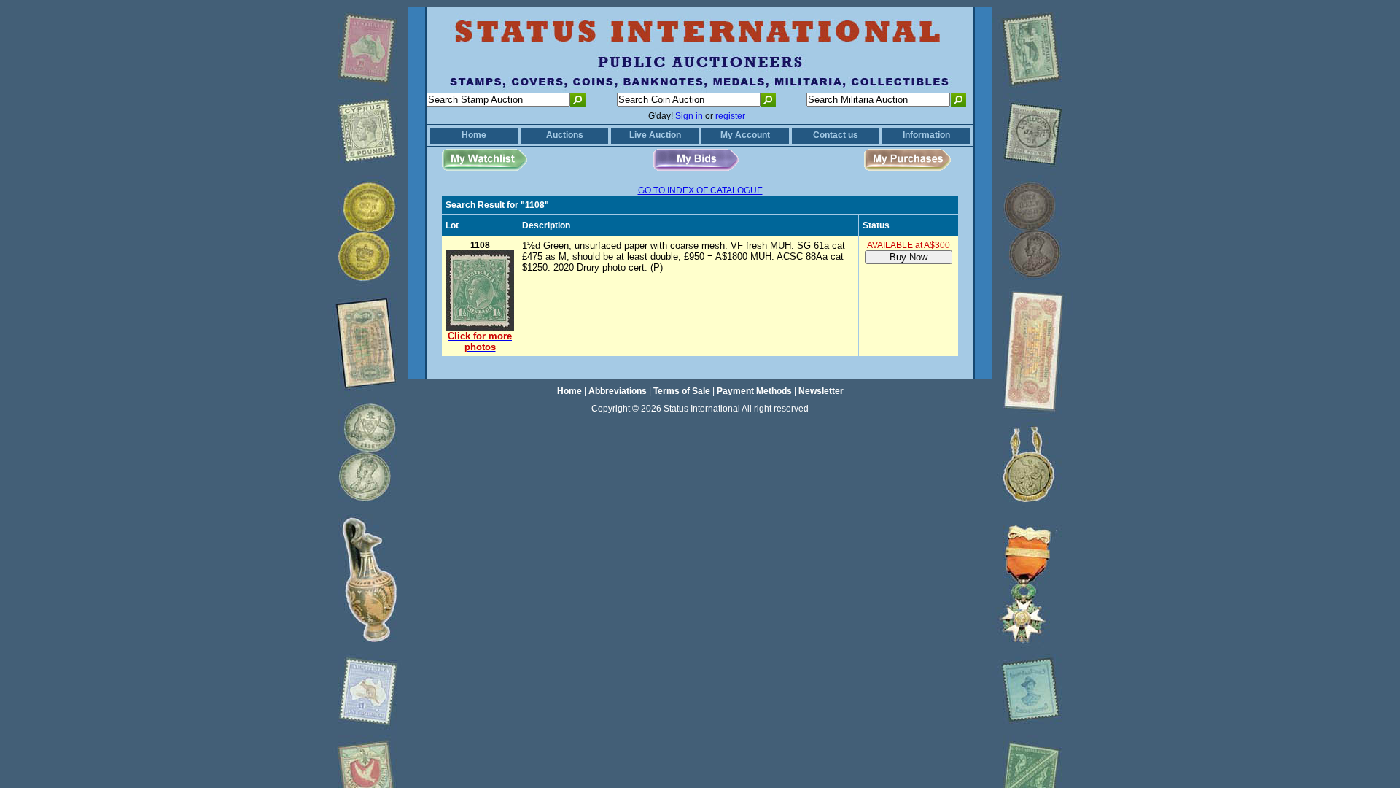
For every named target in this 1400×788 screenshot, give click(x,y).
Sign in (689, 116)
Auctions (564, 135)
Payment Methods (754, 391)
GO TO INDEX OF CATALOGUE (700, 190)
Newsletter (821, 391)
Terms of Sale (681, 391)
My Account (745, 135)
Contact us (835, 135)
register (730, 116)
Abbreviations (617, 391)
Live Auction (655, 135)
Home (474, 135)
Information (926, 135)
